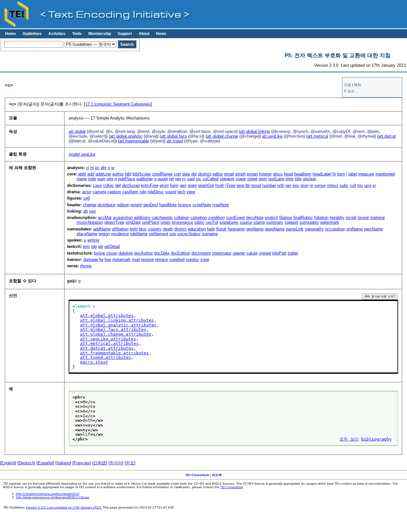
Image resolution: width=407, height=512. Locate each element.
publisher (144, 178)
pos (296, 185)
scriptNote (201, 204)
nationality (314, 229)
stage (241, 178)
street (252, 178)
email (229, 174)
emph (240, 174)
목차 (357, 85)
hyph (219, 185)
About (144, 34)
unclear (309, 178)
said (191, 178)
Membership (99, 34)
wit (100, 246)
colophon (198, 217)
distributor (107, 204)
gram (192, 185)
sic (198, 178)
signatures (228, 222)
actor (86, 191)
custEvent (235, 217)
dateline (126, 253)
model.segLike (82, 154)
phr (104, 167)
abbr (82, 174)
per (288, 185)
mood (256, 185)
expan (252, 174)
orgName (354, 229)
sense (320, 185)
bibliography (376, 439)
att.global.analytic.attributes (118, 325)
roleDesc (156, 191)
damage (90, 259)
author (118, 174)
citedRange (162, 174)
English (8, 463)
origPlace (150, 222)
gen (183, 185)
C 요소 (349, 91)
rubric (199, 222)
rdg (94, 246)
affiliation (120, 229)
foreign (265, 174)
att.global (77, 131)
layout (363, 217)
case (97, 185)
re (311, 185)
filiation (285, 217)
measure (366, 174)
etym (164, 185)
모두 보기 (349, 439)
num (101, 178)
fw (101, 259)
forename (236, 229)
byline (99, 253)
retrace (161, 259)
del (194, 174)
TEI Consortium (197, 475)
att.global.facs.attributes (113, 329)
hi (334, 174)
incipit (351, 217)
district (180, 229)
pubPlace (126, 178)
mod (136, 259)
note (92, 178)
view (191, 191)
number (269, 185)
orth (280, 185)
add (90, 174)
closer (111, 253)
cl (87, 167)
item (341, 174)
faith (211, 229)
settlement (158, 233)
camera (99, 191)
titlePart (279, 253)
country (155, 229)
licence (184, 204)
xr (374, 185)
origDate (133, 222)
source (246, 222)
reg (178, 178)
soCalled (210, 178)
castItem (130, 191)
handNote (168, 204)
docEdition (180, 253)
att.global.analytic (126, 136)
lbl (247, 185)
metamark (121, 259)
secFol (212, 222)
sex (172, 233)
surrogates (309, 222)
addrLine (103, 174)
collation (181, 217)
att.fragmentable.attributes (114, 353)
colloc (108, 185)
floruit (221, 229)
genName (255, 229)
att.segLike (272, 136)
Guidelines (32, 34)
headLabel (322, 174)
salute (252, 253)
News (161, 34)
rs (184, 178)
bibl (128, 174)
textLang (276, 178)
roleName (139, 233)
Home (10, 34)
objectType (114, 222)
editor (218, 174)
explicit (271, 217)
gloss (278, 174)
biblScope (142, 174)
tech (181, 191)
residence (120, 233)
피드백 (217, 475)
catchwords (162, 217)
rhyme (86, 265)
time (289, 178)
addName (102, 229)
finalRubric (303, 217)
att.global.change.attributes (115, 334)
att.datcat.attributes (107, 348)
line (108, 259)
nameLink (295, 229)
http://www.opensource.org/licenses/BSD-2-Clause (52, 497)
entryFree (149, 185)
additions (142, 217)
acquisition (123, 217)
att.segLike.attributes (108, 339)
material (377, 217)
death (168, 229)
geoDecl (150, 204)
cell (86, 198)
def (118, 185)
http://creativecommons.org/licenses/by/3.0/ (47, 493)
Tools (77, 34)
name (82, 178)
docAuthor (143, 253)
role (143, 191)
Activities (57, 34)
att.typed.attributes (105, 357)
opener (239, 253)
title (298, 178)
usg (367, 185)
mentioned (385, 174)
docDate (161, 253)
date (186, 174)
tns (360, 185)
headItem (302, 174)
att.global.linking (255, 131)
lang (240, 185)
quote (163, 178)
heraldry (337, 217)
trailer (293, 253)
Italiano (63, 463)
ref (171, 178)
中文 (130, 463)
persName (373, 229)
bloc (143, 229)
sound (170, 191)
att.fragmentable (134, 141)
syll (353, 185)
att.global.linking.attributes (117, 320)
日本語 (99, 463)
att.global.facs (174, 136)
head (288, 174)
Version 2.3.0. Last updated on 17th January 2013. (64, 507)
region (104, 233)
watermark (329, 222)
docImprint (201, 253)
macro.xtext (94, 362)
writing (93, 240)
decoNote (255, 217)
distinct (204, 174)
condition (216, 217)
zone (204, 259)
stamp (259, 222)
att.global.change (222, 136)
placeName (87, 233)
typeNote (220, 204)
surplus (192, 259)
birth (134, 229)
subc (344, 185)
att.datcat (387, 136)
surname (210, 233)
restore (147, 259)
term (263, 178)
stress (332, 185)
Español (45, 463)
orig (110, 178)
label (352, 174)
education (197, 229)
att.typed (175, 141)
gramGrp (206, 185)
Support (125, 34)
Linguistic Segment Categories (118, 104)
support (291, 222)
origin (165, 222)
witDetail (112, 246)
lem (86, 246)
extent (136, 204)
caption (114, 191)
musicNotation (90, 222)
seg (92, 211)
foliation (321, 217)
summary (274, 222)
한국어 (116, 463)
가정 (347, 85)
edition (123, 204)
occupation (335, 229)
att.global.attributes (107, 315)
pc (97, 167)
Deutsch (26, 463)
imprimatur (221, 253)
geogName (275, 229)
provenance (182, 222)
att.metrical (317, 136)
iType (230, 185)
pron (304, 185)
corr (177, 174)
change (89, 204)
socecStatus (189, 233)
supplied (176, 259)
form (174, 185)
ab (85, 211)
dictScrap (131, 185)
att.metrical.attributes (109, 343)
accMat (105, 217)
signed (265, 253)
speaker (227, 178)
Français (82, 463)
